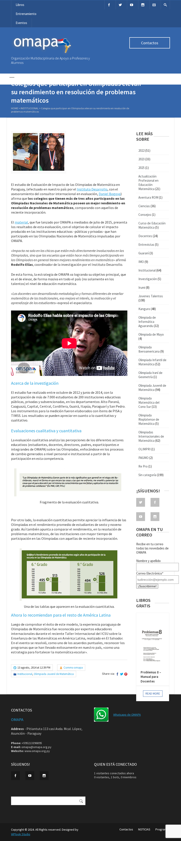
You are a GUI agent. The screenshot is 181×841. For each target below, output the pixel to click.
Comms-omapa (73, 667)
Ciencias (144, 206)
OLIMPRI (144, 449)
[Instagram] (142, 4)
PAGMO (143, 458)
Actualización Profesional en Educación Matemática (148, 182)
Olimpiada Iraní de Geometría (150, 375)
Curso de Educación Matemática (152, 225)
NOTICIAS (144, 829)
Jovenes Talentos (150, 296)
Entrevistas (146, 244)
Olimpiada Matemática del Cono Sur (148, 402)
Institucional (30, 108)
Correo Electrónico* (149, 573)
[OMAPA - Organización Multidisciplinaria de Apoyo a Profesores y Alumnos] (42, 54)
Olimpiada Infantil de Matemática (152, 362)
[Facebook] (109, 4)
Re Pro (143, 466)
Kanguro (144, 309)
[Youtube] (131, 4)
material (21, 222)
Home (14, 108)
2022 (141, 150)
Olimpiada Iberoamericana (149, 349)
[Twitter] (120, 4)
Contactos (149, 42)
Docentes (145, 236)
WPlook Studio (20, 834)
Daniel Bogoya (110, 194)
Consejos (144, 215)
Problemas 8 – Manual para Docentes (151, 676)
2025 (141, 168)
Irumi (141, 287)
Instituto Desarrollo (92, 189)
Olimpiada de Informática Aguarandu (147, 321)
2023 (141, 159)
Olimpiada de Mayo (151, 334)
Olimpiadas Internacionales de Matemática (151, 436)
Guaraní (143, 253)
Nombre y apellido (148, 561)
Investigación (147, 279)
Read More (152, 693)
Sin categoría (147, 475)
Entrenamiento (26, 14)
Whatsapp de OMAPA (127, 715)
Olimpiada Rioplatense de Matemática (148, 419)
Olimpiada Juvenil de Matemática (54, 674)
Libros (20, 5)
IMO (141, 262)
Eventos (21, 23)
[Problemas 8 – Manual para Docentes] (152, 639)
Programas (162, 829)
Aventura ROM (148, 197)
